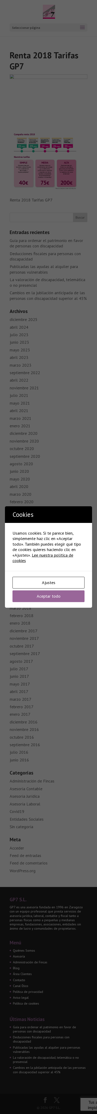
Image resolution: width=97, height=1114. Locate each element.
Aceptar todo (49, 596)
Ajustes (48, 582)
